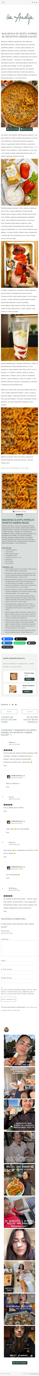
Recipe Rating (5, 931)
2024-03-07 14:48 (16, 869)
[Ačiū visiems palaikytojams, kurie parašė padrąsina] (19, 1277)
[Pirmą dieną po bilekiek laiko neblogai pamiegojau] (19, 1212)
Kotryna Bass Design (34, 1373)
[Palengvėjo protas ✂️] (19, 1341)
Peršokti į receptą (13, 129)
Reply (5, 765)
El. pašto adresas (7, 969)
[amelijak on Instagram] (19, 1029)
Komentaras (5, 939)
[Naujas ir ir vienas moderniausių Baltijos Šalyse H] (19, 1147)
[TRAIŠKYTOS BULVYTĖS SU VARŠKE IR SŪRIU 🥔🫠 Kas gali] (19, 1309)
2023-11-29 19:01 (14, 744)
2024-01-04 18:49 (16, 777)
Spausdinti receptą (27, 129)
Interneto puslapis (6, 978)
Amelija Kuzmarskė (16, 775)
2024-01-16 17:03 (14, 799)
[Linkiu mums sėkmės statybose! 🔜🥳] (19, 1083)
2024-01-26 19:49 (14, 844)
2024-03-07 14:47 (16, 823)
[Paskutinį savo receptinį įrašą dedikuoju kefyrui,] (19, 1115)
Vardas (3, 960)
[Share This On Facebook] (10, 704)
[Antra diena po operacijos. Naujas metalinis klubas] (19, 1244)
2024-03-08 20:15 (14, 890)
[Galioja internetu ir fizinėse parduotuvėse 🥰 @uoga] (19, 1050)
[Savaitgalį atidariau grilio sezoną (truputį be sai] (19, 1180)
